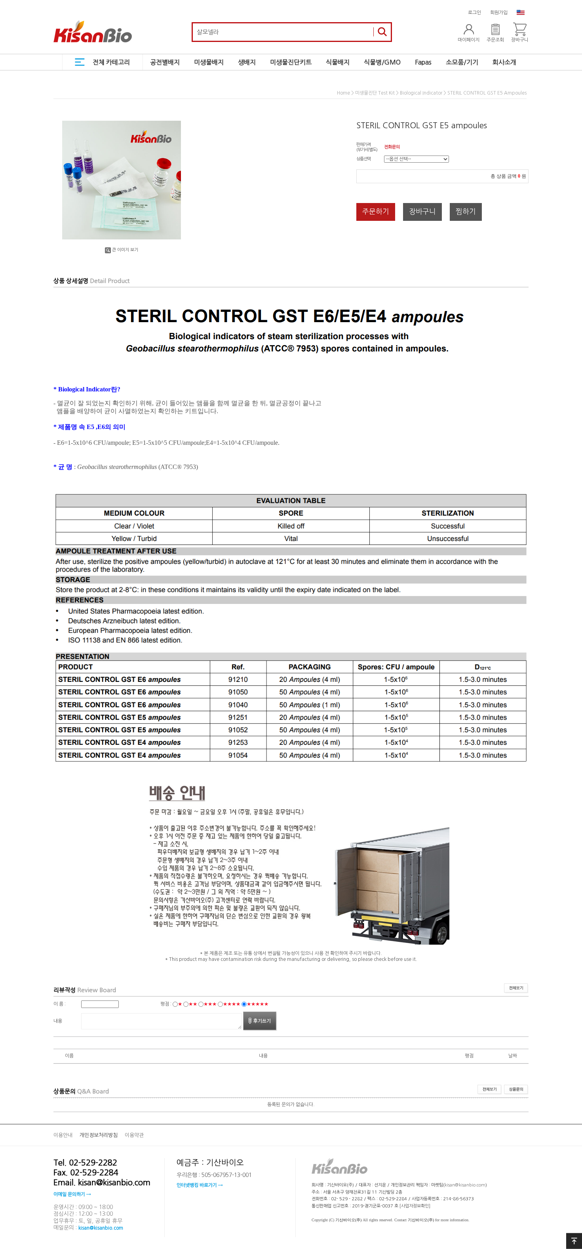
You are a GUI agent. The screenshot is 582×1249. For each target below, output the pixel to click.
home (343, 93)
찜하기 (466, 211)
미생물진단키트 (291, 62)
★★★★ (231, 1004)
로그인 (474, 12)
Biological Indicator (421, 93)
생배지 (247, 62)
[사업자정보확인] (414, 1206)
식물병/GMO (382, 62)
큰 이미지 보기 (125, 250)
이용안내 (62, 1135)
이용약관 (134, 1135)
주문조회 (495, 40)
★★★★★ (257, 1004)
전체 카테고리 (111, 62)
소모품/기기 (462, 62)
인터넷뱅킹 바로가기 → (200, 1185)
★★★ (210, 1004)
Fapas (423, 62)
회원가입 (499, 12)
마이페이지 (468, 40)
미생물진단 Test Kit (375, 93)
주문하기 (375, 211)
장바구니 (520, 40)
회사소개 (504, 62)
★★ (192, 1004)
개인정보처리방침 (99, 1135)
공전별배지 (165, 62)
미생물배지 (209, 62)
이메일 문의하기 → (72, 1194)
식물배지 (338, 62)
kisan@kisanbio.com (100, 1228)
